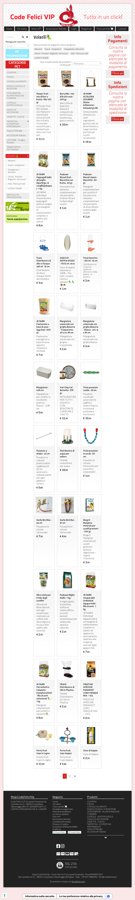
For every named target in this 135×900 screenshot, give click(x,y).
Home (9, 28)
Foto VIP (56, 816)
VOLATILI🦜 (13, 156)
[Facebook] (58, 847)
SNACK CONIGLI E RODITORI (16, 87)
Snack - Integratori (53, 49)
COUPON (11, 72)
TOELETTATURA (14, 131)
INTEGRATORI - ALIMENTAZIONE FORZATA (15, 95)
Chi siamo (22, 28)
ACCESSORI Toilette (16, 135)
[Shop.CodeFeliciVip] (67, 17)
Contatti (122, 28)
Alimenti (38, 49)
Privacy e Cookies (60, 824)
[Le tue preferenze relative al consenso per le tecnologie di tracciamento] (4, 895)
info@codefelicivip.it (108, 877)
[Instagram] (62, 847)
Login (74, 28)
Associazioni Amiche (56, 28)
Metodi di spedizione (61, 811)
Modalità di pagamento (62, 809)
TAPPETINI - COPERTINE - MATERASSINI (14, 124)
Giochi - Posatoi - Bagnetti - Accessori (51, 53)
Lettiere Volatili (41, 57)
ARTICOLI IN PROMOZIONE (14, 195)
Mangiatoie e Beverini (74, 49)
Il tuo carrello (103, 28)
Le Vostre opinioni (60, 814)
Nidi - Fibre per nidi (79, 53)
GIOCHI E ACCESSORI (12, 110)
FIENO (10, 77)
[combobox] (87, 63)
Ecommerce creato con (67, 881)
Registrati (86, 28)
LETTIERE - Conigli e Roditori (16, 141)
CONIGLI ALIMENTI (16, 81)
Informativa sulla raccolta (39, 896)
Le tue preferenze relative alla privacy (81, 896)
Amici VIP (36, 28)
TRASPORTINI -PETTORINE (14, 148)
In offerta (56, 829)
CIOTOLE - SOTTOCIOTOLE (15, 103)
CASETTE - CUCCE (15, 116)
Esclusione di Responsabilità (64, 826)
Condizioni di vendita (61, 821)
